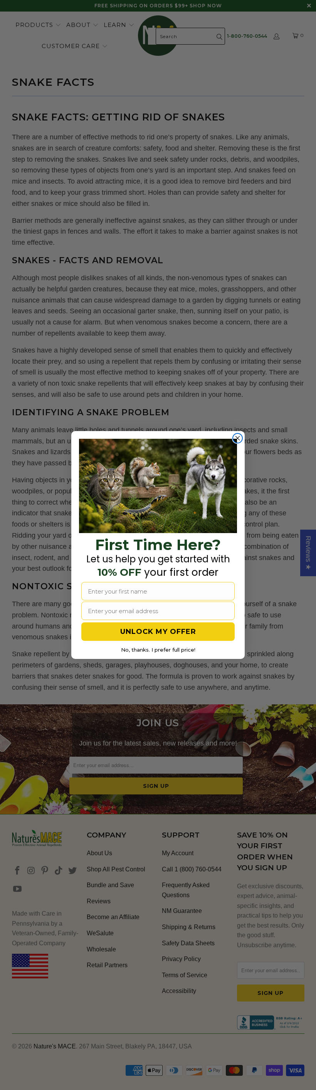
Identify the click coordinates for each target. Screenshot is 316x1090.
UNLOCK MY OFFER (158, 631)
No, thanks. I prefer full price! (158, 650)
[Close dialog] (237, 438)
